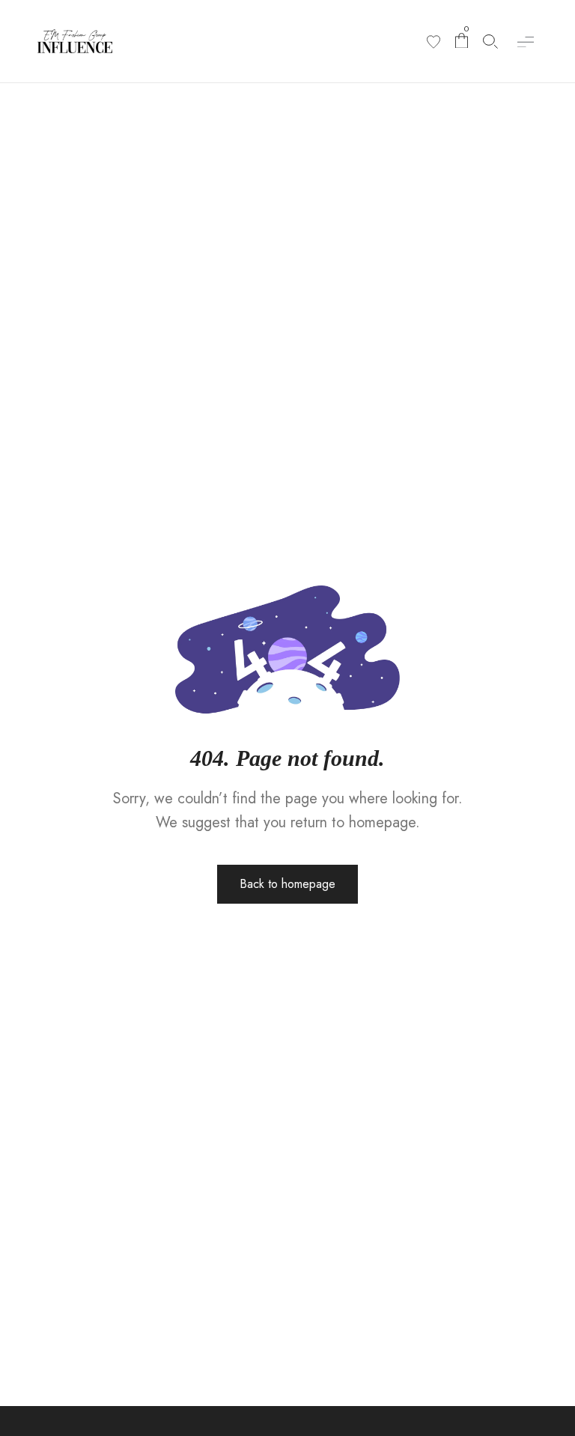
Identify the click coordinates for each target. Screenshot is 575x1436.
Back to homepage (287, 883)
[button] (525, 41)
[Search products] (490, 41)
